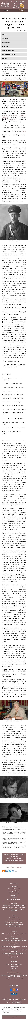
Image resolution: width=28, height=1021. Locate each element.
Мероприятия (6, 42)
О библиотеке (14, 884)
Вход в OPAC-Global (14, 957)
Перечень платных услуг (14, 926)
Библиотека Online (14, 917)
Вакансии (14, 897)
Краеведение (5, 38)
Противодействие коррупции (14, 899)
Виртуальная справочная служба (14, 922)
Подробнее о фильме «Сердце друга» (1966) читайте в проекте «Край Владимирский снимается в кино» (14, 859)
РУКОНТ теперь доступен (14, 944)
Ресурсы (14, 931)
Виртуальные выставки (9, 54)
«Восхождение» (13, 120)
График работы (14, 886)
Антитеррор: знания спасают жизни (14, 978)
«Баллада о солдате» (9, 115)
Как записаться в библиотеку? (14, 964)
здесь (24, 131)
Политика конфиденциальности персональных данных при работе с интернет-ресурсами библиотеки (14, 909)
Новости (4, 34)
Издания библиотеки (8, 50)
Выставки (5, 46)
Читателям (14, 961)
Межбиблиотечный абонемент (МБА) (14, 924)
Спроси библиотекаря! (14, 920)
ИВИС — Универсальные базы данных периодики (14, 933)
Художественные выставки (14, 973)
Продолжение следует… (14, 867)
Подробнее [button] (5, 1012)
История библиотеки (14, 893)
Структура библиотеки (14, 891)
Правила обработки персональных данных (14, 905)
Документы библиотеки (14, 888)
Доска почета (14, 895)
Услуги (14, 915)
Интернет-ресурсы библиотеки (14, 936)
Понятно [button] (14, 1017)
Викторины (5, 58)
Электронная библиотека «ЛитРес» (14, 938)
